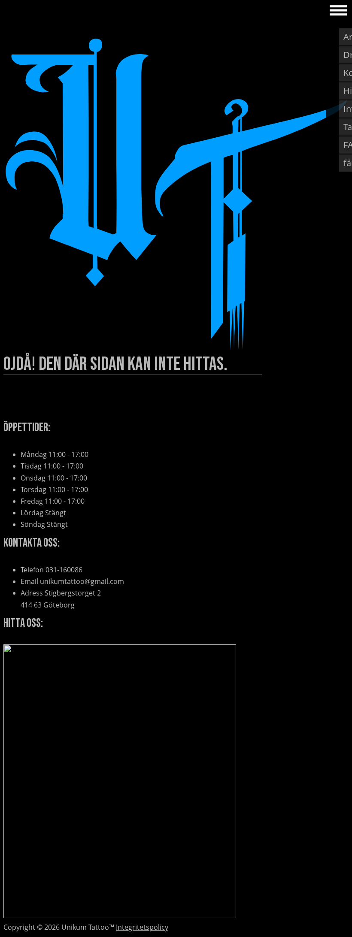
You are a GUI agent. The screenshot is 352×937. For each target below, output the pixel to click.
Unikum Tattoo (38, 10)
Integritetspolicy (142, 927)
